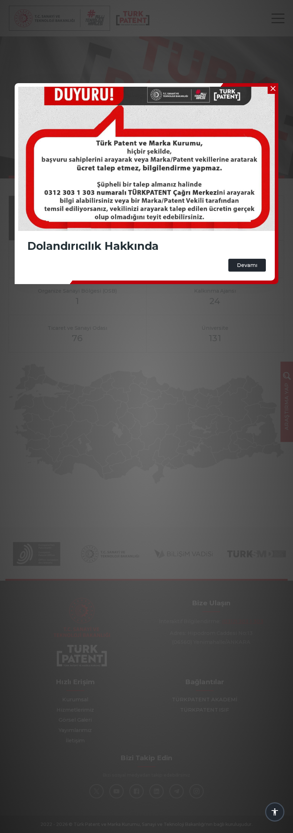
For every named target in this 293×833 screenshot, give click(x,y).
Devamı (247, 265)
